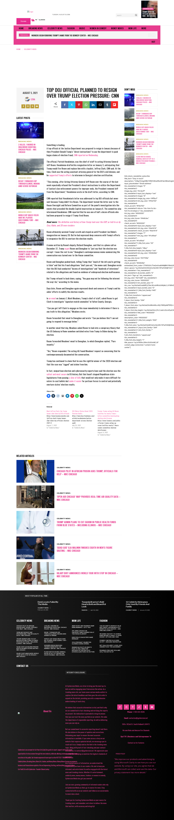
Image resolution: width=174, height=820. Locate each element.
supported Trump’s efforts (60, 175)
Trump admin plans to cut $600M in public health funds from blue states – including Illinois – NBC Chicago (86, 523)
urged (67, 248)
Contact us (22, 666)
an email (52, 298)
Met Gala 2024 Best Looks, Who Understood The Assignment (111, 646)
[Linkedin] (93, 104)
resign (65, 446)
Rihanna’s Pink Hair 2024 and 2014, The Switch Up (110, 651)
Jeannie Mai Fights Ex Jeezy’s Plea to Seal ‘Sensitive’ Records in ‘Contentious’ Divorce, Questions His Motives (83, 650)
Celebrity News (30, 49)
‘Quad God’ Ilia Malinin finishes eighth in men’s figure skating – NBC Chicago (84, 549)
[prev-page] (125, 169)
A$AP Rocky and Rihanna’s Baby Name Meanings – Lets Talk (83, 626)
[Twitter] (32, 106)
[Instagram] (28, 106)
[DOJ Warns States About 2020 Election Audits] (85, 419)
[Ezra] (28, 99)
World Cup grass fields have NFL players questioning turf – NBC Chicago (28, 219)
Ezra (33, 99)
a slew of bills (75, 377)
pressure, (53, 446)
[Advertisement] (87, 68)
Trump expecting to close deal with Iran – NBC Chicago (148, 14)
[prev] (149, 35)
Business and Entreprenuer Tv (139, 736)
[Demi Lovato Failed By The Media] (29, 606)
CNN (56, 443)
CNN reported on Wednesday (86, 155)
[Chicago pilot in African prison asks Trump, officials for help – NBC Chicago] (35, 471)
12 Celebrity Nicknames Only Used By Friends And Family (137, 604)
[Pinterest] (79, 104)
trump (84, 446)
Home (18, 49)
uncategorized (98, 446)
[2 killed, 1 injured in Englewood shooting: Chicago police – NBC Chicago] (30, 130)
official (87, 443)
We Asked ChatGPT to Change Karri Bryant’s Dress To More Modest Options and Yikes (110, 635)
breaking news (148, 9)
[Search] (136, 15)
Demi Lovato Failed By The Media (48, 603)
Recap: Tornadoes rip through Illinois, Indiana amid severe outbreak (29, 184)
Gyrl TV (124, 736)
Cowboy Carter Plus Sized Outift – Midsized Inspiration (110, 641)
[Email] (100, 104)
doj (65, 443)
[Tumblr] (107, 104)
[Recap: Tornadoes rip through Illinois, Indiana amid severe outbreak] (30, 167)
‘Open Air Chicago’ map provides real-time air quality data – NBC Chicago (88, 498)
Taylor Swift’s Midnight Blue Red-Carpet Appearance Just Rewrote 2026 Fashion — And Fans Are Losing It (110, 628)
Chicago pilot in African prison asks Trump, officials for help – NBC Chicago (87, 472)
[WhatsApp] (86, 104)
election (75, 443)
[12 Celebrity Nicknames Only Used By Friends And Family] (117, 606)
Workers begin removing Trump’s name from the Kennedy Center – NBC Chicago (28, 255)
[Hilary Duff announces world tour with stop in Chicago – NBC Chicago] (35, 573)
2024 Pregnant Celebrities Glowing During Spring (81, 643)
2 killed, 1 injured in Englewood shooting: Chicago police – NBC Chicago (27, 148)
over (97, 443)
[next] (153, 35)
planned (108, 443)
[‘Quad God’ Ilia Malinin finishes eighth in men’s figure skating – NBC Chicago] (35, 547)
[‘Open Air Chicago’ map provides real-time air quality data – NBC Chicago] (35, 496)
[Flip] (114, 104)
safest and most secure (57, 374)
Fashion (84, 610)
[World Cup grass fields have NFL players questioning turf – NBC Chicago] (30, 201)
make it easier (75, 381)
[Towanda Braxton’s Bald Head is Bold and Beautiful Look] (73, 606)
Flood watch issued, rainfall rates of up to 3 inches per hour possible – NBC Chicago (68, 35)
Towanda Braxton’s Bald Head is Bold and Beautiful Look (94, 604)
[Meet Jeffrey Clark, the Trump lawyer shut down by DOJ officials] (59, 419)
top (74, 446)
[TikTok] (139, 707)
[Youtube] (37, 106)
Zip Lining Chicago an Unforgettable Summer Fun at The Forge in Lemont (83, 632)
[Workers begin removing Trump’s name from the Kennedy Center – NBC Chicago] (30, 237)
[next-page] (129, 169)
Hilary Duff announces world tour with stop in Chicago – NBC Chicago (87, 574)
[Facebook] (23, 106)
